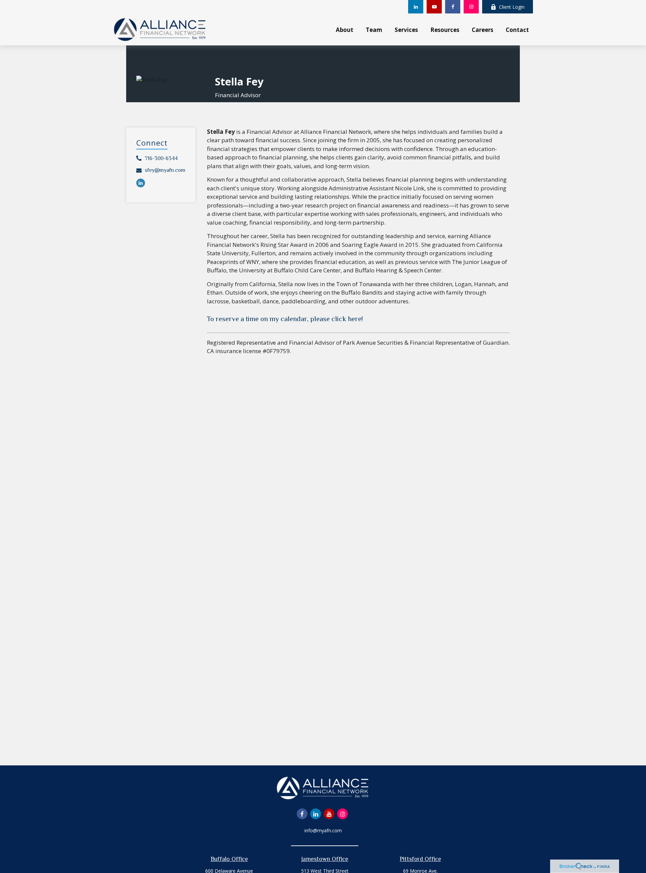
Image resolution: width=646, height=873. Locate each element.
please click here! (336, 319)
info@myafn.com (323, 830)
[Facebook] (452, 6)
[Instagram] (471, 6)
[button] (344, 29)
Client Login (512, 7)
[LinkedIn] (415, 6)
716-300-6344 (161, 158)
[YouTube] (434, 6)
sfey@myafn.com (165, 170)
